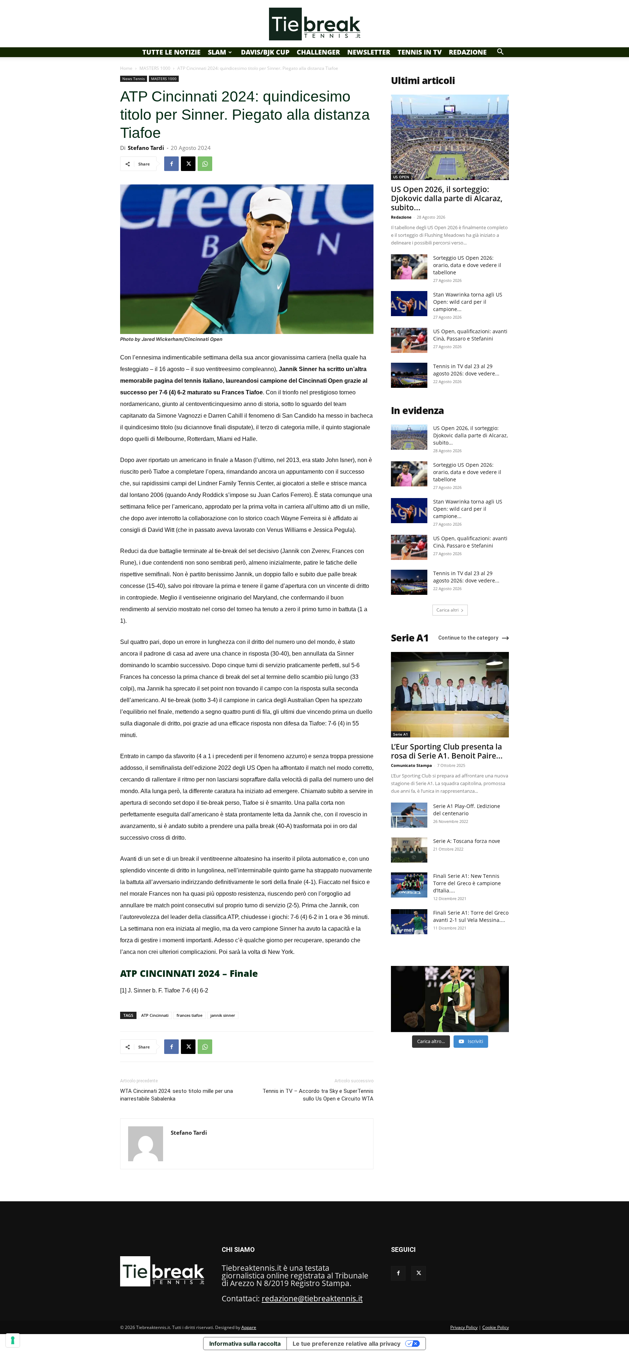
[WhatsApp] (205, 163)
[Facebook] (171, 163)
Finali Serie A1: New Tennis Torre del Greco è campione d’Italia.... (467, 883)
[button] (500, 52)
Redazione (468, 52)
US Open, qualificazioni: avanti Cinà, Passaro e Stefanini (470, 335)
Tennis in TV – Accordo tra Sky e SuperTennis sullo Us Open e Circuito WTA (317, 1095)
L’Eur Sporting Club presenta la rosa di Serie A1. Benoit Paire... (447, 751)
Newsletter (368, 52)
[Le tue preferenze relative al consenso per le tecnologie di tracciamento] (13, 1340)
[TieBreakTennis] (314, 24)
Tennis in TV (419, 52)
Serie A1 (400, 734)
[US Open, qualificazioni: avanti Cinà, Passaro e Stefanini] (409, 340)
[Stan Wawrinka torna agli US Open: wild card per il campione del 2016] (409, 303)
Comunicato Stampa (411, 765)
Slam (217, 52)
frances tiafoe (189, 1015)
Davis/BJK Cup (265, 52)
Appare (248, 1327)
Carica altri (447, 610)
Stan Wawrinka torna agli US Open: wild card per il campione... (467, 302)
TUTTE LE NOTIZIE (171, 52)
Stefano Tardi (146, 147)
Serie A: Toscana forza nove (466, 840)
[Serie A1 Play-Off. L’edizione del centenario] (409, 815)
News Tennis (133, 78)
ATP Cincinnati (155, 1015)
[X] (188, 163)
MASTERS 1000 (154, 68)
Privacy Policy (464, 1327)
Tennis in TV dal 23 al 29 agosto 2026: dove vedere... (466, 370)
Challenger (318, 52)
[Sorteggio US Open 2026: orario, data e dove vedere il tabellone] (409, 266)
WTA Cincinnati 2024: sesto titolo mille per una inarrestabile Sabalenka (176, 1095)
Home (126, 68)
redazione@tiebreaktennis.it (312, 1298)
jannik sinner (222, 1015)
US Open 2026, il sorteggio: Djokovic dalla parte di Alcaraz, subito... (447, 198)
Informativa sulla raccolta (245, 1343)
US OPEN (401, 176)
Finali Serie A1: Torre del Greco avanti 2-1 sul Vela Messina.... (471, 916)
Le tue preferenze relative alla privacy (346, 1343)
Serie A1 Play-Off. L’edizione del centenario (466, 810)
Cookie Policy (495, 1327)
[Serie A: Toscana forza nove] (409, 850)
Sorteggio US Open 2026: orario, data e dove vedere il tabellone (467, 265)
